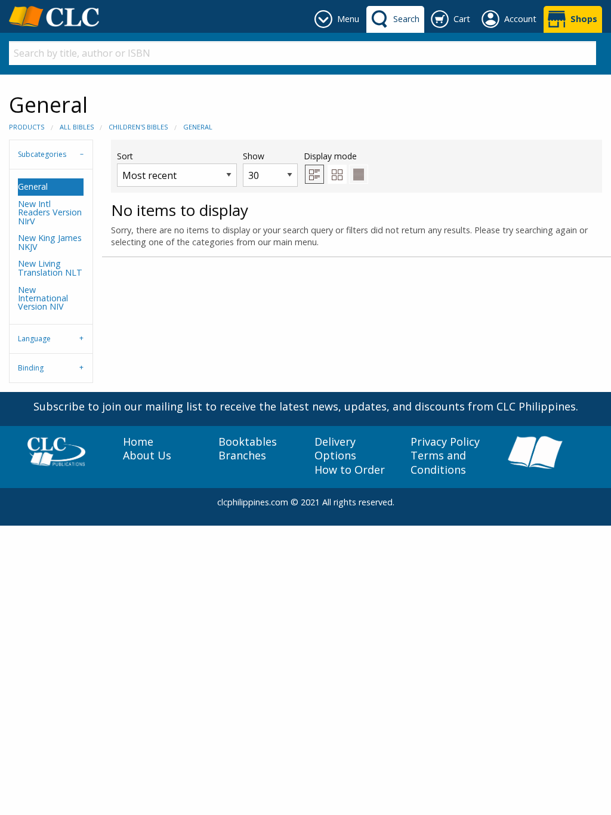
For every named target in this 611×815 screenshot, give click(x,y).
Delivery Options (335, 448)
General (197, 126)
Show (253, 156)
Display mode (330, 156)
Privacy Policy (445, 442)
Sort (125, 156)
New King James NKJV (50, 242)
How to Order (349, 470)
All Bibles (77, 126)
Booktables (247, 442)
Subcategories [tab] (42, 154)
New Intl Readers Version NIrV (50, 212)
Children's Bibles (138, 126)
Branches (242, 455)
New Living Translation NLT (50, 267)
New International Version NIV (43, 298)
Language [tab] (34, 339)
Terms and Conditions (438, 462)
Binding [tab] (31, 368)
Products (26, 126)
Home (138, 442)
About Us (147, 455)
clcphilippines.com (252, 502)
